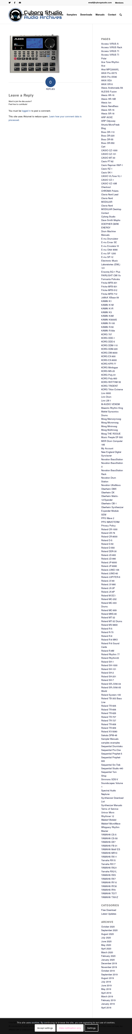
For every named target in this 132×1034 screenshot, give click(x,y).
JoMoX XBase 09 (110, 297)
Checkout (106, 187)
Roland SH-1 (107, 661)
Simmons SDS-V (109, 779)
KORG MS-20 (108, 371)
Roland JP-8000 (109, 562)
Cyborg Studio (108, 216)
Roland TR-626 (108, 713)
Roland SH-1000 (109, 665)
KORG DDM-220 (109, 348)
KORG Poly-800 (109, 378)
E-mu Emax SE (109, 242)
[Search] (120, 14)
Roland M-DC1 (108, 595)
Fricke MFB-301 (109, 282)
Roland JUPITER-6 (110, 577)
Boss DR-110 (107, 132)
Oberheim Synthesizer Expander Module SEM (112, 511)
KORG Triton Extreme (112, 389)
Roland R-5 (106, 628)
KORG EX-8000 (109, 360)
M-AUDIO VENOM (110, 404)
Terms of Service (109, 808)
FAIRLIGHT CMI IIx (111, 275)
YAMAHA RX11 (109, 856)
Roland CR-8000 (109, 536)
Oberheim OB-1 (109, 503)
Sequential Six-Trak (110, 764)
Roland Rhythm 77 (110, 654)
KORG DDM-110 (109, 345)
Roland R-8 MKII (109, 639)
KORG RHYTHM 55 (111, 382)
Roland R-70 (107, 632)
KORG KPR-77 (108, 363)
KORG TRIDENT (109, 385)
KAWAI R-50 (107, 327)
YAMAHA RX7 (108, 878)
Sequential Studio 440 (112, 768)
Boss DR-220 (107, 135)
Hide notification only (70, 1027)
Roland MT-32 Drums (111, 621)
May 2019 (106, 989)
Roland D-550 (108, 547)
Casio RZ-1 (106, 168)
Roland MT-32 (108, 617)
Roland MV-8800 (109, 624)
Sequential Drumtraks (112, 746)
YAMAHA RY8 (108, 889)
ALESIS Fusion (109, 91)
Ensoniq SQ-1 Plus (110, 271)
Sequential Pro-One (111, 750)
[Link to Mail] (20, 2)
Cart (103, 146)
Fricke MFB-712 (109, 293)
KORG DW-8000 (109, 352)
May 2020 (106, 945)
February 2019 (108, 1000)
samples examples (110, 742)
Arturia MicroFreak (110, 124)
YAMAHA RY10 (109, 882)
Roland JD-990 (108, 558)
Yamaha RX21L (109, 871)
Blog (103, 128)
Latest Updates (108, 913)
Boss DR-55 (107, 139)
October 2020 (108, 926)
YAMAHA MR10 (109, 852)
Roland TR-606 (108, 709)
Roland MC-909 (109, 610)
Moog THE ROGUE (111, 433)
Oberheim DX (107, 492)
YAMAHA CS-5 (108, 834)
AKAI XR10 (107, 84)
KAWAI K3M (107, 315)
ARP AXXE (107, 117)
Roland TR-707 (108, 716)
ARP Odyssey (108, 120)
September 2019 (109, 974)
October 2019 (108, 970)
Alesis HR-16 (107, 95)
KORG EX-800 (108, 356)
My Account (107, 448)
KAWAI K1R (107, 308)
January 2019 (108, 1003)
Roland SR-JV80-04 (111, 683)
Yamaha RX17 (108, 864)
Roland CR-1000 (109, 529)
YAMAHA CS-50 (109, 838)
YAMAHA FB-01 (109, 845)
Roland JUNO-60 (109, 573)
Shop (103, 775)
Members (119, 2)
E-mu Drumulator (109, 238)
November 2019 (109, 967)
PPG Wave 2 (107, 518)
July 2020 (106, 937)
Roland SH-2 (107, 672)
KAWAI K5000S (109, 319)
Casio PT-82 (107, 161)
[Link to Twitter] (9, 2)
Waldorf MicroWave (110, 823)
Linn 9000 (106, 393)
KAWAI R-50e (108, 330)
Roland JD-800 (108, 555)
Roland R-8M (107, 650)
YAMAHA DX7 (108, 841)
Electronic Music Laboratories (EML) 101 (110, 264)
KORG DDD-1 (108, 338)
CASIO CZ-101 (108, 154)
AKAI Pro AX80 (109, 76)
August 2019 (107, 978)
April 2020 (106, 948)
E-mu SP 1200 (108, 253)
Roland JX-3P (108, 588)
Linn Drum (106, 396)
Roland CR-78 (108, 532)
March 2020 (107, 952)
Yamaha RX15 (108, 860)
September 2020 (109, 930)
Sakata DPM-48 (109, 735)
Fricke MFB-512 (109, 290)
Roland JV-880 (108, 584)
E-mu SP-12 (107, 257)
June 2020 (106, 941)
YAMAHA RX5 (108, 875)
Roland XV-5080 (109, 731)
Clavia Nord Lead (109, 194)
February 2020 (108, 956)
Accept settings (45, 1027)
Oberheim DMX (109, 488)
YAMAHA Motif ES (110, 849)
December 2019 (109, 963)
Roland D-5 (106, 540)
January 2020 (108, 959)
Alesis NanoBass (109, 106)
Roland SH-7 (107, 680)
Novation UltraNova (110, 485)
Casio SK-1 (106, 172)
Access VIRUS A (110, 43)
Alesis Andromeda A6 (112, 87)
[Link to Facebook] (14, 2)
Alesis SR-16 (107, 109)
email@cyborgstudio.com (100, 2)
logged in (26, 110)
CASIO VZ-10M (109, 183)
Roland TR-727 (108, 720)
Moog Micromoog (109, 422)
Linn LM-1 (106, 400)
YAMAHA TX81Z (109, 897)
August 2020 (107, 934)
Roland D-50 (107, 543)
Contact (105, 213)
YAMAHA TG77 (109, 893)
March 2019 (107, 996)
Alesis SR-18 (107, 113)
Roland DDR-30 (109, 551)
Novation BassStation (112, 459)
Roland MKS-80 (109, 613)
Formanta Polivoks (110, 279)
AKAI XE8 (106, 80)
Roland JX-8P (108, 591)
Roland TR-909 (108, 727)
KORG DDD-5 (108, 341)
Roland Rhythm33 (110, 657)
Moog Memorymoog (111, 418)
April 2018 (106, 1007)
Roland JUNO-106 (110, 569)
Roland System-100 (111, 694)
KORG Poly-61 (108, 374)
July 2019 (106, 981)
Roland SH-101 (108, 669)
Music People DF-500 (112, 437)
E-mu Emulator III (110, 246)
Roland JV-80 (107, 580)
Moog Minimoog (109, 426)
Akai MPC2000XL (110, 69)
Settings (91, 1027)
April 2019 (106, 992)
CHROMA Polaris (110, 190)
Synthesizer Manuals (111, 805)
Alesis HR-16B (108, 98)
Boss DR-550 (107, 143)
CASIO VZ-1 (107, 179)
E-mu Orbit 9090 (109, 249)
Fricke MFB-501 (109, 286)
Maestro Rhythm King (112, 407)
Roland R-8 (106, 636)
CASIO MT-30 (108, 157)
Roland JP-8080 (109, 566)
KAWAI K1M (107, 304)
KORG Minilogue (109, 367)
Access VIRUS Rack (111, 47)
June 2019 (106, 985)
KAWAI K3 (106, 312)
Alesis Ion (106, 102)
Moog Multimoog (109, 429)
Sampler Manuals (110, 738)
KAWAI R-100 (108, 323)
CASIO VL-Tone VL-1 (111, 176)
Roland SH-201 (108, 676)
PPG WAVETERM (110, 522)
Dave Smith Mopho (110, 220)
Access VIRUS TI (110, 51)
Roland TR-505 (108, 705)
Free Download (108, 910)
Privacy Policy (108, 525)
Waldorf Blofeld (108, 819)
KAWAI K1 (106, 301)
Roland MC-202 (109, 599)
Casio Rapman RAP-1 (112, 165)
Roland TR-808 (108, 724)
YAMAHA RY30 (109, 886)
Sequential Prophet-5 (111, 753)
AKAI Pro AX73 (109, 73)
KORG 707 (106, 334)
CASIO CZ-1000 (109, 150)
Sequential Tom (109, 772)
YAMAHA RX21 (109, 867)
